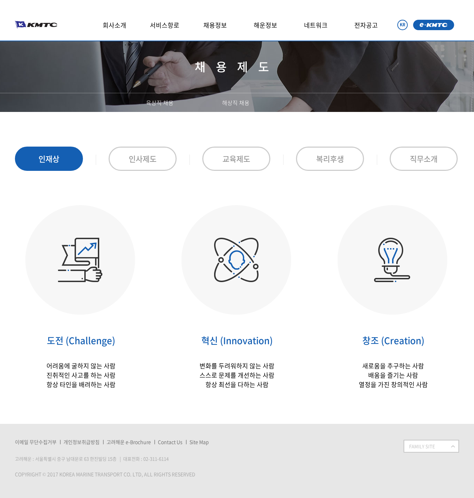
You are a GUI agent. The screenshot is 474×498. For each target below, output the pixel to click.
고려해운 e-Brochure (129, 441)
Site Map (199, 441)
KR (402, 25)
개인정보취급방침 (82, 441)
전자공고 (366, 25)
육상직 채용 (159, 102)
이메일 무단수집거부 (36, 441)
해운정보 (265, 25)
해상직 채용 (235, 102)
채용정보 (215, 25)
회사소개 (114, 25)
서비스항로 (164, 25)
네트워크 (316, 25)
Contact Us (170, 441)
